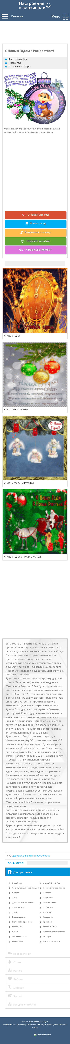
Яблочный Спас (19, 937)
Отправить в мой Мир (38, 241)
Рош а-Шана (17, 941)
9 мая (14, 912)
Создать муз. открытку (38, 232)
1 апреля (47, 893)
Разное (17, 970)
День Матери (18, 908)
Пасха (15, 932)
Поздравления (22, 954)
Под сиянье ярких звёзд (16, 410)
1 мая (14, 898)
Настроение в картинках (14, 1025)
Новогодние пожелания (54, 888)
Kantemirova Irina (18, 59)
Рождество (48, 917)
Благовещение (18, 917)
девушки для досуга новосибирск (31, 856)
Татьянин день (49, 903)
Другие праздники (51, 941)
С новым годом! (12, 336)
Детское (18, 987)
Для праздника (22, 872)
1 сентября (48, 898)
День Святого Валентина (23, 903)
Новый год (15, 63)
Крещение (47, 922)
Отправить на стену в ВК (38, 250)
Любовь (18, 979)
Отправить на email (38, 215)
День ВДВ (47, 912)
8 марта (15, 893)
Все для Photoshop (24, 1004)
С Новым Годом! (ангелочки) (19, 483)
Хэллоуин (47, 937)
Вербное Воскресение (22, 922)
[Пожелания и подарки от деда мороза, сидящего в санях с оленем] (35, 521)
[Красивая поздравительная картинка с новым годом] (35, 300)
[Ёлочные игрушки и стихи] (35, 374)
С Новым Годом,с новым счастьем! (22, 557)
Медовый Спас (49, 927)
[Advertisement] (35, 31)
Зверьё (17, 996)
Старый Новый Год (51, 883)
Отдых (17, 962)
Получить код (37, 223)
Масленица (17, 927)
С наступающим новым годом (25, 888)
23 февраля (48, 908)
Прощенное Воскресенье (54, 932)
